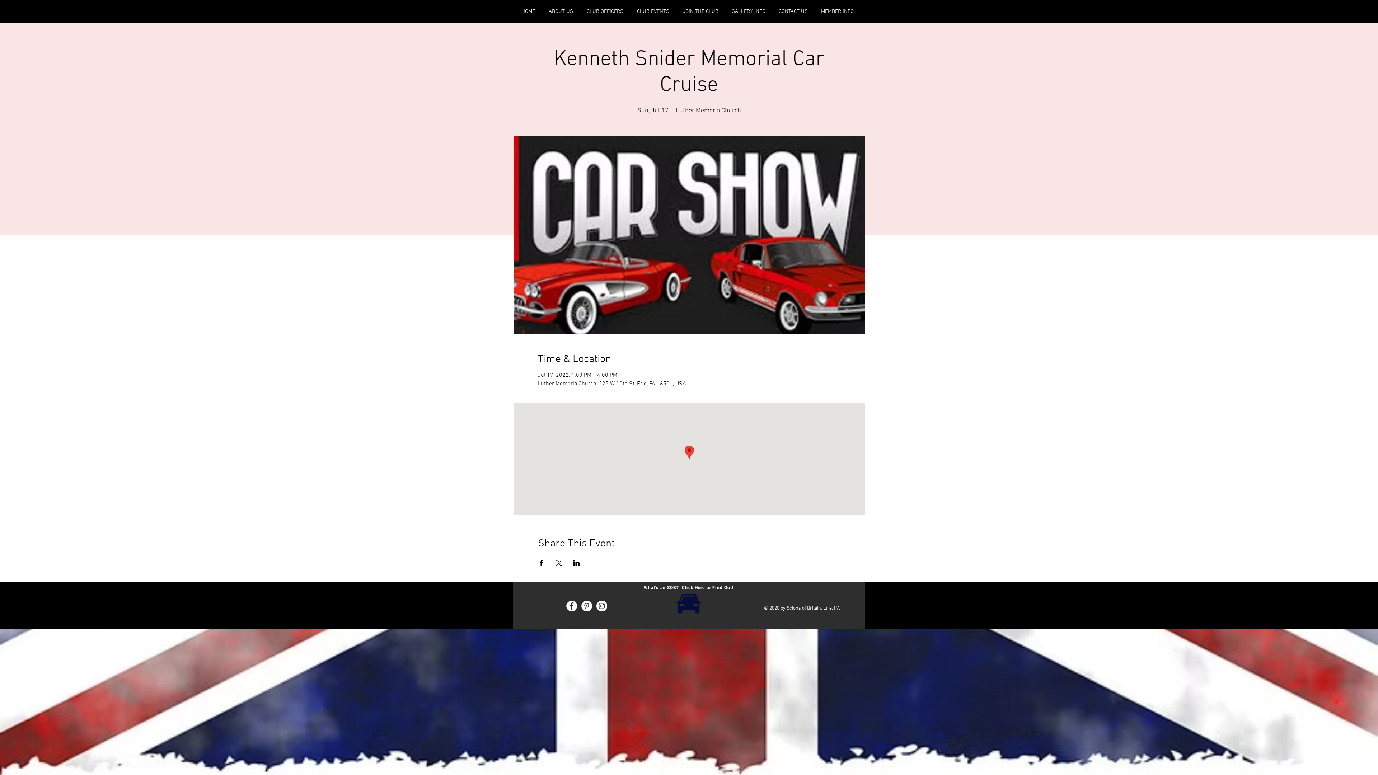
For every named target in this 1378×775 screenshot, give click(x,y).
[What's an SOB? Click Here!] (688, 603)
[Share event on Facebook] (541, 563)
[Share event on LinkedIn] (576, 563)
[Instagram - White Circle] (601, 606)
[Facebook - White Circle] (571, 606)
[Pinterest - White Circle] (586, 606)
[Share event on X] (559, 563)
